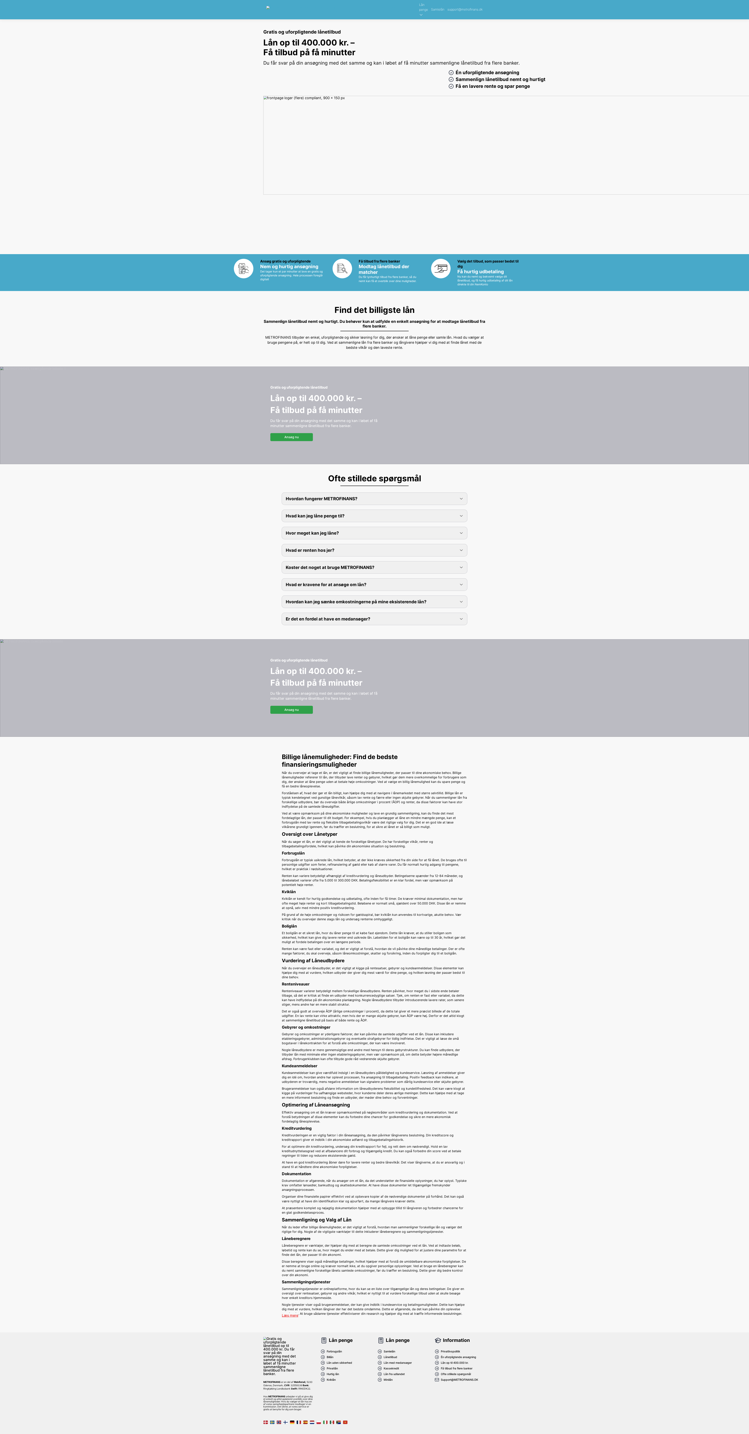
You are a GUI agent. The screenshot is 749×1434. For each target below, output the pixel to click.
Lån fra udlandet (394, 1374)
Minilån (388, 1379)
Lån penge (423, 7)
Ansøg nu (291, 437)
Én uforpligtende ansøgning (458, 1357)
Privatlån (332, 1368)
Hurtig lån (333, 1374)
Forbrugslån (334, 1351)
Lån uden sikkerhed (339, 1362)
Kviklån (331, 1379)
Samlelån (437, 9)
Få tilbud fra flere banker (456, 1368)
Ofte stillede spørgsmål (456, 1374)
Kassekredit (391, 1368)
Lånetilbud (390, 1357)
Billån (330, 1357)
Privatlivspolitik (450, 1351)
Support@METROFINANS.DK (459, 1379)
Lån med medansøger (398, 1362)
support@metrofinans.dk (465, 9)
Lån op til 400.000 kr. (455, 1362)
